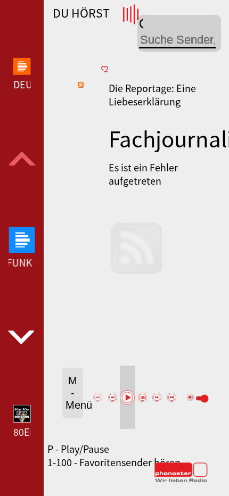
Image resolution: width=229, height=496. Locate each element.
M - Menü (74, 393)
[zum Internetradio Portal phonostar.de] (181, 480)
